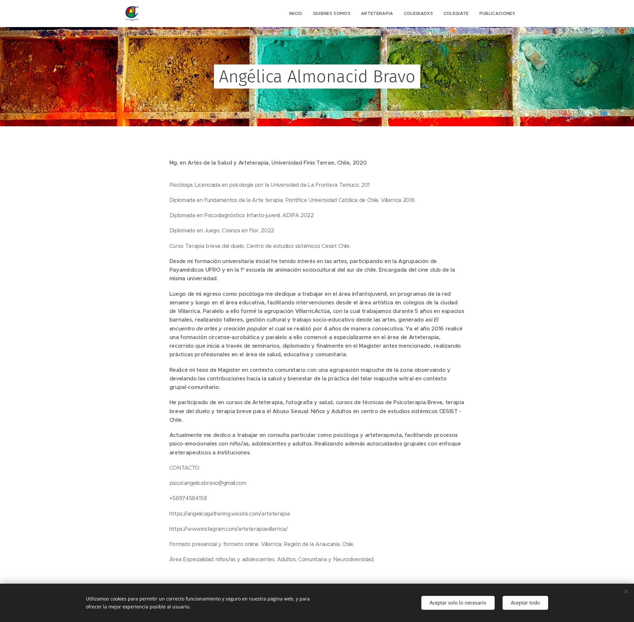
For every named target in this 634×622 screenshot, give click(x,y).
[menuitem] (298, 13)
